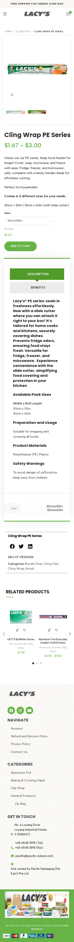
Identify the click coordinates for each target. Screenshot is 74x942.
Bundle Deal (33, 564)
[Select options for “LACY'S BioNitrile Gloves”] (17, 630)
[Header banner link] (31, 4)
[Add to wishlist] (24, 630)
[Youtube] (29, 710)
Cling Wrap (16, 568)
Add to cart (20, 246)
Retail (30, 568)
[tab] (37, 274)
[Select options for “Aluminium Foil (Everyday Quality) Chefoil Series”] (49, 630)
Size (7, 213)
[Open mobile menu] (5, 14)
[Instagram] (20, 710)
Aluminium (45, 647)
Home (9, 31)
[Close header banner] (69, 4)
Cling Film (23, 31)
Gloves (13, 643)
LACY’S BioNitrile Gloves (21, 639)
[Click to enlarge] (12, 95)
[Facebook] (11, 710)
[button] (12, 546)
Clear (10, 228)
